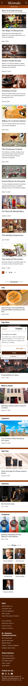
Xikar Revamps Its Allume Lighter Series (14, 472)
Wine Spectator (7, 638)
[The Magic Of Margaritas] (14, 21)
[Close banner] (25, 328)
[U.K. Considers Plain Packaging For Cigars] (14, 428)
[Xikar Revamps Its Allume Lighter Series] (14, 461)
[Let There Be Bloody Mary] (14, 202)
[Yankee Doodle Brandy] (14, 51)
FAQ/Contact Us (7, 606)
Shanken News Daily (8, 648)
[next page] (15, 272)
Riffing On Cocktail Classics (14, 121)
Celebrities (5, 484)
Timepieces (5, 514)
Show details (19, 348)
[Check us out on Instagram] (6, 674)
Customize (13, 356)
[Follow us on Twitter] (9, 674)
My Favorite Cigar (8, 504)
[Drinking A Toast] (14, 81)
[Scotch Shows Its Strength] (14, 172)
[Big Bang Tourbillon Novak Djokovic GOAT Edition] (14, 524)
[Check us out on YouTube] (12, 674)
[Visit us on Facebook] (3, 674)
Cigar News (5, 322)
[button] (26, 2)
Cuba (3, 288)
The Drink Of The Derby (12, 259)
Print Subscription (8, 656)
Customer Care (7, 608)
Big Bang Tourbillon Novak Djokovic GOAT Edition (11, 535)
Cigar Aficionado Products (10, 616)
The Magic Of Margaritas (12, 31)
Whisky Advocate (7, 640)
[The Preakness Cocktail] (14, 140)
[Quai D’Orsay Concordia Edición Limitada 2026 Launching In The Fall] (14, 298)
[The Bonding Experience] (14, 226)
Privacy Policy (6, 625)
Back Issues (6, 613)
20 (10, 272)
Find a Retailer (7, 621)
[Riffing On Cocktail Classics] (14, 111)
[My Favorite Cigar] (14, 494)
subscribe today (14, 6)
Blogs (14, 545)
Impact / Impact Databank (10, 645)
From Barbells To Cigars (10, 375)
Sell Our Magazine (8, 611)
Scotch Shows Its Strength (13, 181)
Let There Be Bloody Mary (13, 211)
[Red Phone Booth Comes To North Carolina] (14, 396)
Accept (14, 352)
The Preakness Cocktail (12, 149)
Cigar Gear (5, 451)
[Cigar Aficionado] (14, 2)
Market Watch (6, 643)
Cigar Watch (6, 665)
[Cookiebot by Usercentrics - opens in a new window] (16, 329)
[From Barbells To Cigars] (14, 365)
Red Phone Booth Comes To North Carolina (13, 407)
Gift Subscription (7, 660)
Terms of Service (7, 628)
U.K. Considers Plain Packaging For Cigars (12, 439)
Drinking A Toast (9, 91)
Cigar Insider (6, 663)
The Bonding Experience (12, 235)
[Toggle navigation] (2, 2)
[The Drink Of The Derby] (14, 250)
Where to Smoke (7, 386)
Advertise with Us (8, 623)
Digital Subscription (8, 658)
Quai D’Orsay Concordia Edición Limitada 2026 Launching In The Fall (13, 309)
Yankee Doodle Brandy (11, 61)
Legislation (5, 418)
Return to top (17, 680)
